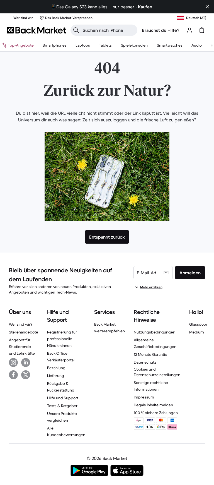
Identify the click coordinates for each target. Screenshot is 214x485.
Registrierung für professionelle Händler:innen (62, 339)
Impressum (144, 397)
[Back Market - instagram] (13, 362)
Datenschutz (145, 362)
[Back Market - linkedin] (25, 362)
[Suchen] (76, 30)
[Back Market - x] (25, 374)
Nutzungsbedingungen (154, 332)
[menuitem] (55, 45)
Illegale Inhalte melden (153, 404)
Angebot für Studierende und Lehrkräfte (22, 346)
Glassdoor (198, 324)
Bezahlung (56, 367)
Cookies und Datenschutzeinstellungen (157, 372)
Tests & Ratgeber (62, 405)
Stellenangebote (23, 332)
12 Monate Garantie (150, 354)
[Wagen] (201, 30)
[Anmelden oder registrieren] (189, 30)
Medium (196, 332)
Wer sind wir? (20, 324)
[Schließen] (207, 6)
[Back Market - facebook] (13, 374)
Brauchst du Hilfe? (160, 30)
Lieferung (55, 375)
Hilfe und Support (62, 397)
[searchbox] (108, 30)
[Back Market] (36, 30)
